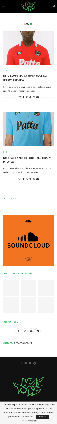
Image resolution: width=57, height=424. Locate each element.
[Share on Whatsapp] (34, 97)
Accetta (42, 417)
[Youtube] (30, 363)
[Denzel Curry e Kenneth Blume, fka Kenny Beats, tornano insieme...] (11, 305)
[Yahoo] (34, 363)
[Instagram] (26, 363)
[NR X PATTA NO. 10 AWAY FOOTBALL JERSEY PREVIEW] (28, 48)
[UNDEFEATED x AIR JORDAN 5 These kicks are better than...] (28, 287)
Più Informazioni (29, 421)
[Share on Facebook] (23, 97)
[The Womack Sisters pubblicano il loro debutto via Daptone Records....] (28, 305)
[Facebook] (21, 363)
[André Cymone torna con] (46, 305)
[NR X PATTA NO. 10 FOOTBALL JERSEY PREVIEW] (28, 129)
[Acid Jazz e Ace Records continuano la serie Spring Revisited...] (46, 287)
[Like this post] (20, 97)
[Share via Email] (37, 97)
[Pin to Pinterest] (30, 97)
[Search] (53, 6)
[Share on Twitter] (27, 97)
